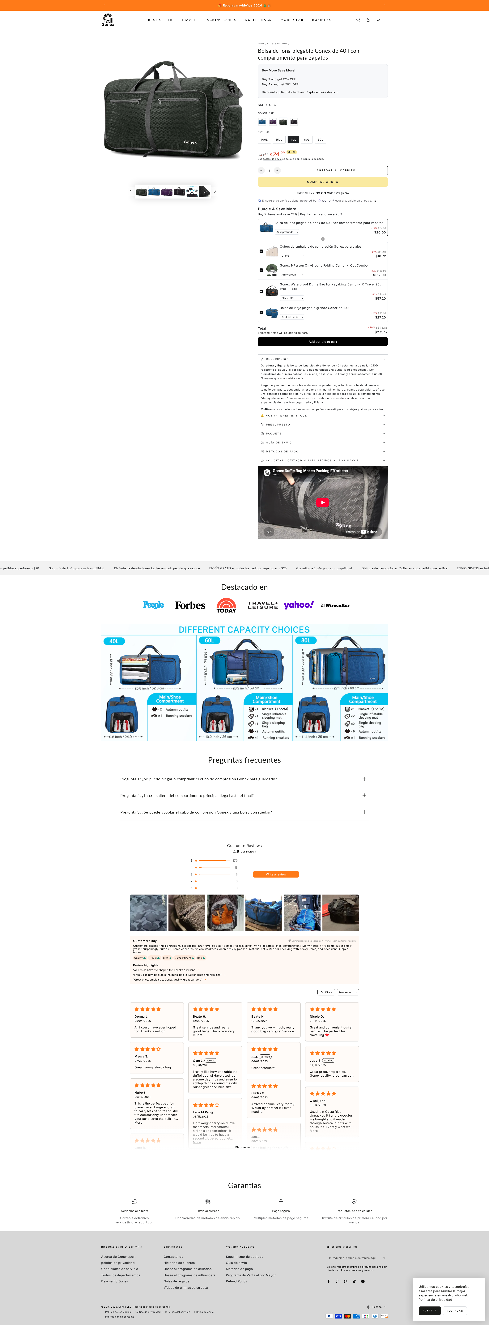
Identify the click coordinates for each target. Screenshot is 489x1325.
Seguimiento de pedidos (244, 1257)
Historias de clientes (179, 1263)
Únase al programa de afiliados (188, 1269)
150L (279, 139)
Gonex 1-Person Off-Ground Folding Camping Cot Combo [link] (324, 265)
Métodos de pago (239, 1269)
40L (293, 139)
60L (307, 139)
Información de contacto (119, 1316)
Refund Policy (236, 1281)
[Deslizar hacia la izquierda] (104, 5)
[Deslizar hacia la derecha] (384, 5)
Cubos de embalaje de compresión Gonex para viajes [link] (320, 246)
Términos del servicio (177, 1311)
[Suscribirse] (385, 1258)
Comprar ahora (322, 181)
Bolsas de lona (277, 43)
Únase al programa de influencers (189, 1275)
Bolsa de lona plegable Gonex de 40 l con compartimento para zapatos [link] (329, 223)
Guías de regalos (176, 1281)
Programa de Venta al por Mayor (251, 1275)
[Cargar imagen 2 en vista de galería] (154, 191)
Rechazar (455, 1310)
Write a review (276, 874)
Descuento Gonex (114, 1281)
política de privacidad (118, 1263)
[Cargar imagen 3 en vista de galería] (166, 191)
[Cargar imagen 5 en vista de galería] (192, 191)
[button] (358, 19)
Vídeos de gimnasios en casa (186, 1287)
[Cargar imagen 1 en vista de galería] (141, 191)
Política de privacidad (148, 1311)
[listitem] (148, 913)
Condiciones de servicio (119, 1269)
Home (261, 43)
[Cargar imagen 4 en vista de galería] (179, 191)
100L (264, 139)
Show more (242, 1147)
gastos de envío (272, 158)
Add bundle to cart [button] (323, 342)
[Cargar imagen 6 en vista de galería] (204, 191)
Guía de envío (236, 1263)
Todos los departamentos (120, 1275)
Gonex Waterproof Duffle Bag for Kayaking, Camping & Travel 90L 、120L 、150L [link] (332, 286)
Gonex (122, 1306)
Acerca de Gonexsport (118, 1257)
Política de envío (204, 1311)
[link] (266, 227)
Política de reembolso (118, 1311)
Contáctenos (173, 1257)
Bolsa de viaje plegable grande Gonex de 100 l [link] (315, 308)
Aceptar (430, 1310)
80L (320, 139)
